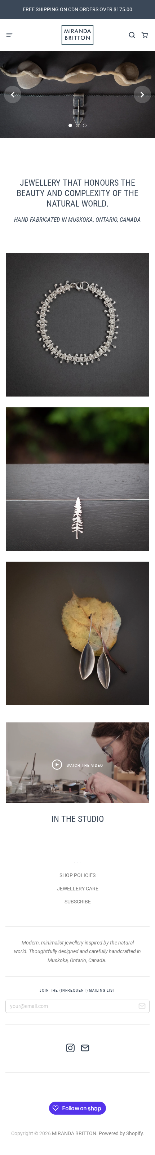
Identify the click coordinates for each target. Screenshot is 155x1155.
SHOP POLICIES (77, 875)
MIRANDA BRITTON (74, 1133)
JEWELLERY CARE (77, 888)
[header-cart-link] (144, 35)
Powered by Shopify (121, 1133)
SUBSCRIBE (78, 901)
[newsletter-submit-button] (142, 1007)
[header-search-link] (131, 35)
